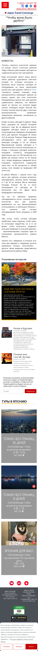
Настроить (19, 646)
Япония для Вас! (19, 551)
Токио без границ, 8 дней (19, 497)
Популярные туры (19, 446)
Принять (31, 646)
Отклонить (6, 646)
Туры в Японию (14, 401)
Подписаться (30, 391)
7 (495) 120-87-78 (26, 3)
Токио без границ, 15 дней (19, 441)
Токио (34, 90)
